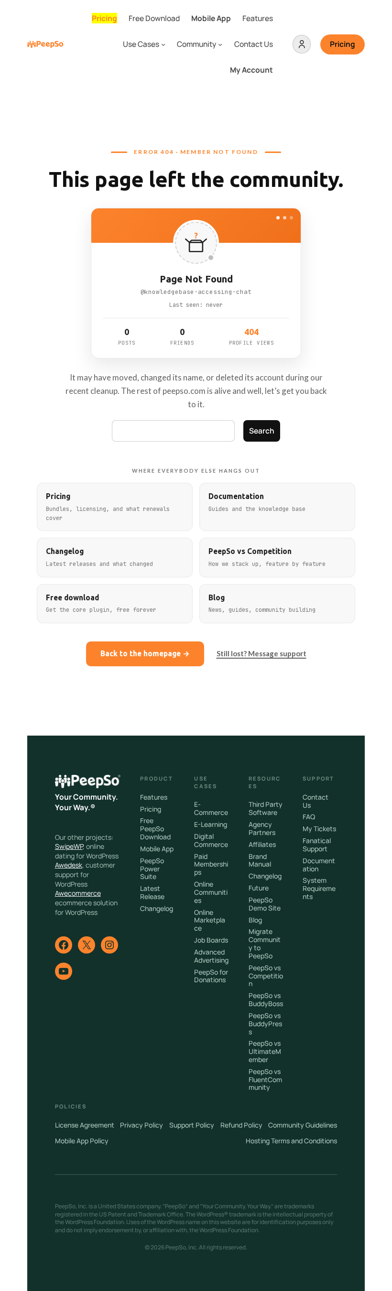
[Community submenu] (220, 44)
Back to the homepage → (145, 654)
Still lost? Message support (261, 653)
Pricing (342, 44)
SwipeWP (69, 846)
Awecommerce (78, 893)
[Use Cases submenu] (163, 44)
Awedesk (68, 864)
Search (261, 430)
